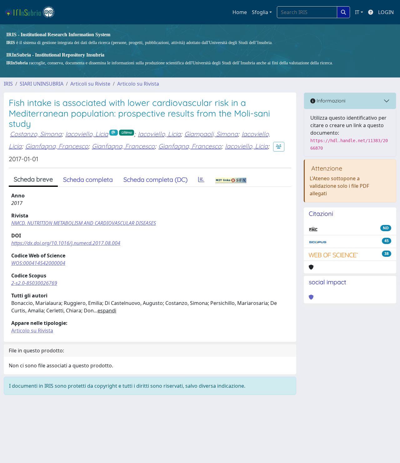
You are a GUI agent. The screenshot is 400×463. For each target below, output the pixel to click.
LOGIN (386, 12)
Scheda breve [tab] (33, 179)
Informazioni (330, 100)
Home (239, 12)
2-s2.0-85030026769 (34, 283)
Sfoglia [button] (260, 12)
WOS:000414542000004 (38, 263)
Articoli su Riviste (90, 83)
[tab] (201, 179)
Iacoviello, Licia (86, 134)
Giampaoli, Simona (211, 134)
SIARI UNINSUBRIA (41, 83)
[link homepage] (32, 12)
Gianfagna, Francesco (56, 146)
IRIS (8, 83)
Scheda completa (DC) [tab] (155, 179)
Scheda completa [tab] (88, 179)
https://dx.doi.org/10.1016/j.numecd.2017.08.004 (65, 243)
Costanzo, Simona (36, 134)
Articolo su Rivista (138, 83)
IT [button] (357, 12)
